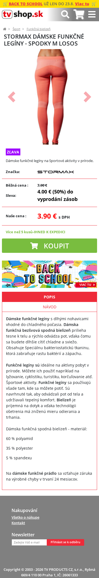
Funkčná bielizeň (39, 29)
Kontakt (18, 522)
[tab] (78, 14)
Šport (16, 29)
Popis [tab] (49, 296)
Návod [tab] (49, 306)
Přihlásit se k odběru (65, 542)
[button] (11, 97)
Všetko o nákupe (25, 517)
